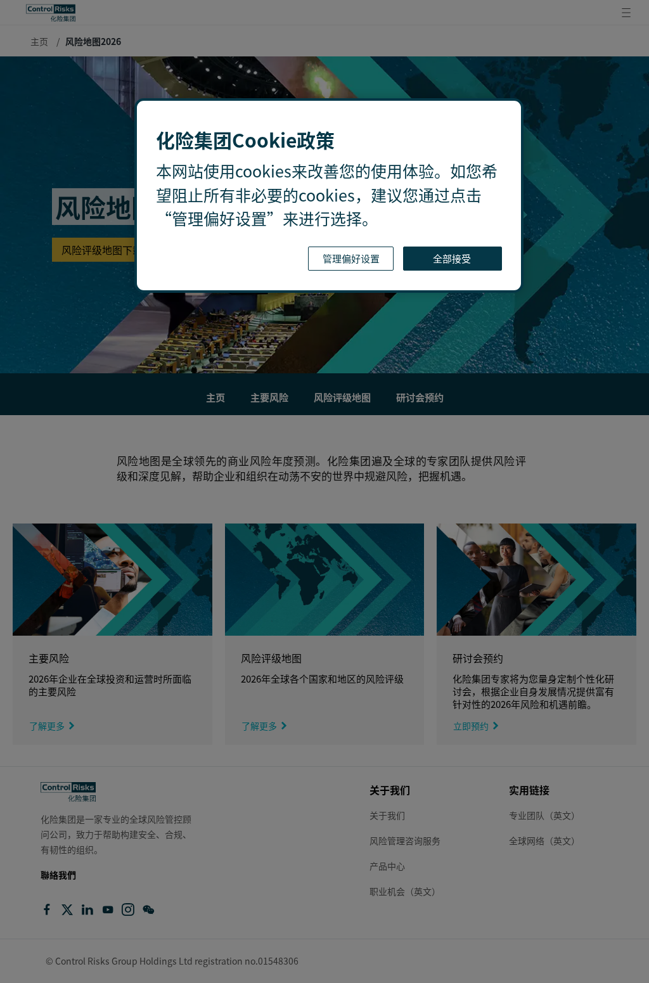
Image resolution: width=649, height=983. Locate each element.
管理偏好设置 (351, 258)
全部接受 (453, 258)
